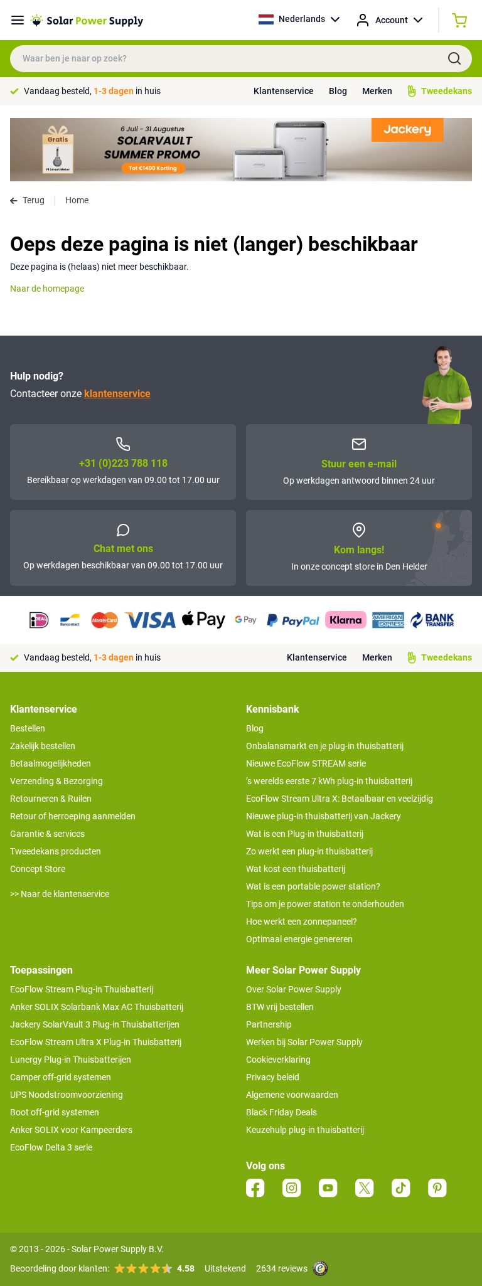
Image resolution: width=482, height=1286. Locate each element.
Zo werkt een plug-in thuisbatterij (309, 851)
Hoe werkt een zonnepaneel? (301, 922)
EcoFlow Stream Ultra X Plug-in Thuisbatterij (95, 1042)
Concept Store (37, 869)
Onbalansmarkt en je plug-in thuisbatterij (325, 746)
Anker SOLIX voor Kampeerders (71, 1130)
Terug (34, 200)
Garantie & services (47, 834)
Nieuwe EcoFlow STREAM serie (306, 763)
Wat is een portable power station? (313, 886)
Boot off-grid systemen (54, 1112)
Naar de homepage (47, 289)
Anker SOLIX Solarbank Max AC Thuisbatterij (96, 1007)
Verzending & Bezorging (56, 781)
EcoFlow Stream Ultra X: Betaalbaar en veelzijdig (339, 799)
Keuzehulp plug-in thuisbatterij (305, 1130)
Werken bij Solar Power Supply (304, 1042)
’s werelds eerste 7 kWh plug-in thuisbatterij (329, 781)
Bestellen (27, 728)
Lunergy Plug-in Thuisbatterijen (70, 1060)
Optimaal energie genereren (299, 939)
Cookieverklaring (278, 1060)
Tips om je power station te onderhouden (325, 904)
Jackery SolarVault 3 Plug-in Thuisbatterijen (94, 1024)
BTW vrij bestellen (280, 1007)
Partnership (269, 1024)
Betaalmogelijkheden (50, 763)
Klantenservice (284, 91)
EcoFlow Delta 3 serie (51, 1147)
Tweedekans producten (55, 851)
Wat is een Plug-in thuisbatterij (304, 834)
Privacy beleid (272, 1077)
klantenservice (117, 394)
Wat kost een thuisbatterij (295, 869)
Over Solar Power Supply (293, 989)
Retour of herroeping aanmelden (73, 816)
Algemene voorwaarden (292, 1095)
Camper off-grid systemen (60, 1077)
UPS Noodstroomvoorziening (66, 1095)
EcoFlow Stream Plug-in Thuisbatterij (81, 989)
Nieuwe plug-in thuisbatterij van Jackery (323, 816)
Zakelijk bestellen (42, 746)
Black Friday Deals (281, 1112)
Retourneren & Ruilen (51, 799)
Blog (338, 91)
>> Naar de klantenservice (59, 894)
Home (76, 200)
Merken (377, 91)
